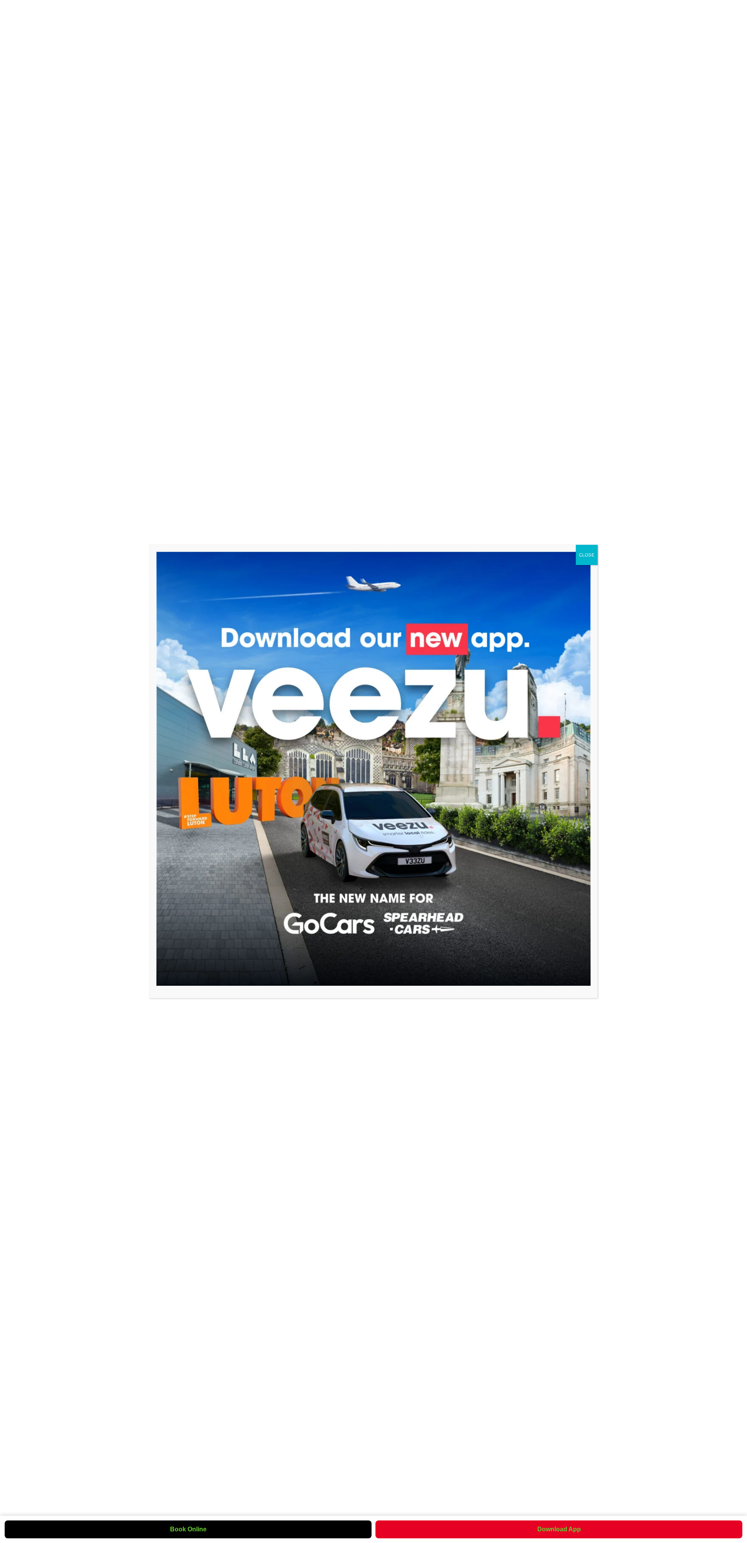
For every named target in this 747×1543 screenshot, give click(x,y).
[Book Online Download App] (373, 769)
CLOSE (586, 555)
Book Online (188, 1529)
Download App (559, 1529)
